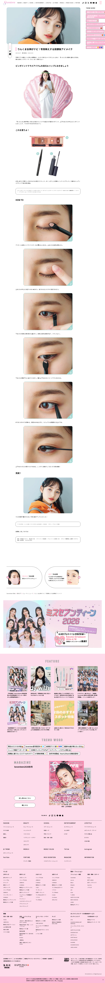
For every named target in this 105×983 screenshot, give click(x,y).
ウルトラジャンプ (24, 906)
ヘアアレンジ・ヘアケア (29, 837)
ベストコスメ (27, 834)
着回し (4, 834)
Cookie (53, 895)
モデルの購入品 (88, 834)
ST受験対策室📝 (92, 21)
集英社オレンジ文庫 (40, 921)
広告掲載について (7, 958)
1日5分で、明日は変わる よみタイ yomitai (26, 921)
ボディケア (26, 844)
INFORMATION (89, 857)
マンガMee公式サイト (41, 895)
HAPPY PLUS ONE (75, 897)
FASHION (19, 3)
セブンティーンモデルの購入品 (60, 750)
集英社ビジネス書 (24, 928)
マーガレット (39, 890)
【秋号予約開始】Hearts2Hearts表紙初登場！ (63, 754)
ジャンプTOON (6, 890)
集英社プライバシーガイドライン (32, 958)
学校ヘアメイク (47, 834)
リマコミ (38, 897)
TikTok (66, 849)
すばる (4, 919)
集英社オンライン (75, 904)
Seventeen (73, 877)
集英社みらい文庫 (56, 919)
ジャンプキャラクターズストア (77, 926)
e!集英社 (22, 940)
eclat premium (74, 940)
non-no (72, 880)
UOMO (72, 902)
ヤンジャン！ (23, 899)
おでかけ (86, 837)
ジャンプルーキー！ (8, 895)
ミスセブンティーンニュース (50, 861)
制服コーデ (46, 830)
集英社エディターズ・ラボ (93, 922)
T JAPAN (73, 895)
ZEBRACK (5, 892)
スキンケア (26, 841)
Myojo (88, 877)
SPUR (72, 887)
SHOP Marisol (74, 937)
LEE (71, 890)
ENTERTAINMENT (40, 3)
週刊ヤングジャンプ (24, 892)
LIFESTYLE (48, 3)
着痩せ (4, 837)
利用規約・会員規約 (47, 958)
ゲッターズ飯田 (27, 861)
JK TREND (55, 3)
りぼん (37, 887)
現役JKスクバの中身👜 (94, 28)
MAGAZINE (67, 857)
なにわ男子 (66, 830)
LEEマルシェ (74, 935)
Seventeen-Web (11, 593)
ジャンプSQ (6, 880)
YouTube (6, 857)
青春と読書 (6, 929)
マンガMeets (39, 900)
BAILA (72, 882)
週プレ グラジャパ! (91, 882)
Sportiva (89, 885)
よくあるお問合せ (18, 958)
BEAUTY (25, 3)
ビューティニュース (28, 593)
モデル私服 (6, 830)
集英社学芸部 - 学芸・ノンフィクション (26, 925)
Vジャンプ (5, 882)
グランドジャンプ (24, 903)
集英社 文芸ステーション (9, 924)
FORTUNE (77, 3)
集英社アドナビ (91, 919)
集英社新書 (22, 931)
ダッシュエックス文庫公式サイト (42, 926)
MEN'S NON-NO (74, 900)
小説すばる (6, 922)
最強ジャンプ (6, 885)
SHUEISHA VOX (74, 932)
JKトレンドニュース (8, 853)
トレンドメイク (27, 830)
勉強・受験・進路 (48, 837)
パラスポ (89, 887)
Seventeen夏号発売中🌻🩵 (35, 746)
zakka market (74, 947)
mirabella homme (75, 945)
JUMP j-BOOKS (39, 923)
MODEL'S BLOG (69, 3)
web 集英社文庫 (7, 927)
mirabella (73, 942)
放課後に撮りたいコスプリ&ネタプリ (20, 754)
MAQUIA (72, 885)
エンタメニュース (68, 827)
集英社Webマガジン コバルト (42, 930)
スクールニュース (48, 827)
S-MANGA (5, 897)
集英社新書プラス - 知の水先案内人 (26, 934)
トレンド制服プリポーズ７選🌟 (18, 750)
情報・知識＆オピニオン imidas (25, 943)
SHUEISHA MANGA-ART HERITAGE (76, 922)
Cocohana (54, 897)
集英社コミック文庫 (8, 902)
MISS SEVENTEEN (50, 857)
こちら (61, 980)
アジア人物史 (6, 932)
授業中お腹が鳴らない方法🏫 (74, 746)
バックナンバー (68, 861)
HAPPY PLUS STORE (75, 930)
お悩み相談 (87, 841)
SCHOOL (31, 3)
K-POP (65, 834)
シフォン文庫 (39, 933)
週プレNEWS (90, 880)
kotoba (21, 937)
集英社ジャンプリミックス (9, 900)
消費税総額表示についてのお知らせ (11, 961)
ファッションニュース (8, 827)
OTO (72, 919)
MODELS (62, 3)
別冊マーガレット (40, 892)
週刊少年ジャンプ (7, 877)
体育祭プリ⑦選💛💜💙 (94, 47)
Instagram (88, 849)
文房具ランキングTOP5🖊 (95, 31)
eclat (72, 892)
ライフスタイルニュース (90, 827)
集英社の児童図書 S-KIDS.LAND (57, 922)
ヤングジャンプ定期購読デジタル (26, 895)
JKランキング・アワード (90, 830)
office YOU (54, 900)
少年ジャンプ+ (6, 887)
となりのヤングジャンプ (25, 901)
